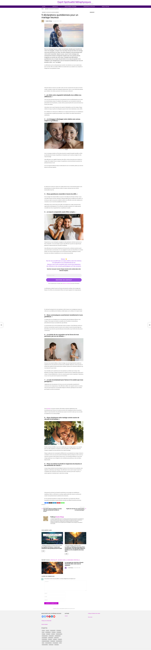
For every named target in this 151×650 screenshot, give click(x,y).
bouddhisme (48, 632)
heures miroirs (45, 635)
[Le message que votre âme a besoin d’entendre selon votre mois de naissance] (52, 568)
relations (50, 639)
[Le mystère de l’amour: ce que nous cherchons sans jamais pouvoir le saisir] (52, 538)
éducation (57, 644)
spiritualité (53, 641)
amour (48, 630)
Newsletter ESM (105, 6)
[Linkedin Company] (52, 616)
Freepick (66, 149)
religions (55, 639)
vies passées (55, 642)
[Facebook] (46, 502)
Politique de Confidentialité (46, 620)
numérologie (45, 637)
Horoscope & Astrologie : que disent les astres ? (73, 545)
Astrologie (59, 630)
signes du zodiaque (46, 641)
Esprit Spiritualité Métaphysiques (74, 2)
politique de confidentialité (66, 283)
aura (43, 632)
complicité (59, 632)
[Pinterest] (59, 502)
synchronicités (59, 641)
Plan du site (90, 617)
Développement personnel (71, 6)
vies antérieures (48, 642)
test (43, 642)
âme (60, 642)
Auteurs (66, 615)
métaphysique (58, 635)
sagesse (60, 639)
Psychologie (45, 639)
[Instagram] (47, 616)
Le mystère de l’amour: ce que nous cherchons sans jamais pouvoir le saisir (52, 547)
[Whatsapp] (63, 502)
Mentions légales (45, 624)
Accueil (43, 6)
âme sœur (51, 644)
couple (43, 504)
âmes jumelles (45, 644)
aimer (44, 630)
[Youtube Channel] (54, 616)
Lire (43, 551)
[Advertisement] (64, 78)
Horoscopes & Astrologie (89, 6)
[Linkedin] (54, 502)
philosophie (51, 637)
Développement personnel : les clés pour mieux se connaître (52, 545)
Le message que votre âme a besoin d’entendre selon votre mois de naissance (74, 564)
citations (53, 632)
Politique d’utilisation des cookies (94, 613)
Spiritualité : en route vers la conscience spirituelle (65, 560)
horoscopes (52, 635)
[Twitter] (45, 616)
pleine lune (56, 637)
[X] (50, 502)
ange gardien (53, 630)
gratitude (48, 408)
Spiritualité (55, 6)
